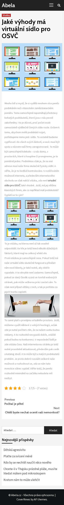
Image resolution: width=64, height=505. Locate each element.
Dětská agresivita (14, 450)
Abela (8, 5)
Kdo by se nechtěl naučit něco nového (27, 462)
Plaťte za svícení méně (18, 456)
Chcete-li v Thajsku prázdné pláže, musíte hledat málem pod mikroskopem (30, 471)
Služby (6, 15)
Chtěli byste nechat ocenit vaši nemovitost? (32, 410)
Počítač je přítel (13, 401)
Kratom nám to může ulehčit (22, 480)
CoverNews (23, 499)
